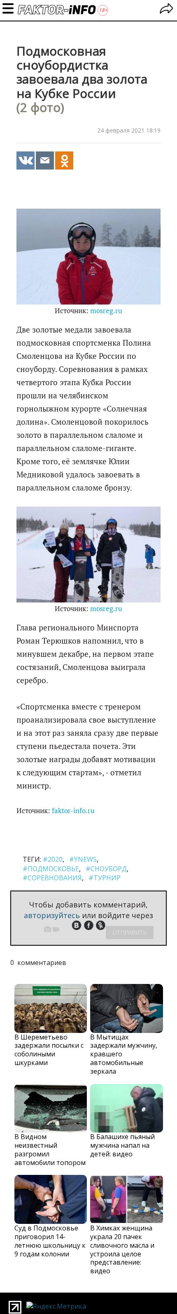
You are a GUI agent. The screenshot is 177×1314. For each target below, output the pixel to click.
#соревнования (52, 877)
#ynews (83, 859)
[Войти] (166, 9)
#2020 (53, 859)
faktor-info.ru (73, 810)
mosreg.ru (106, 310)
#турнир (104, 877)
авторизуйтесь (52, 915)
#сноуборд (106, 868)
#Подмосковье (51, 868)
